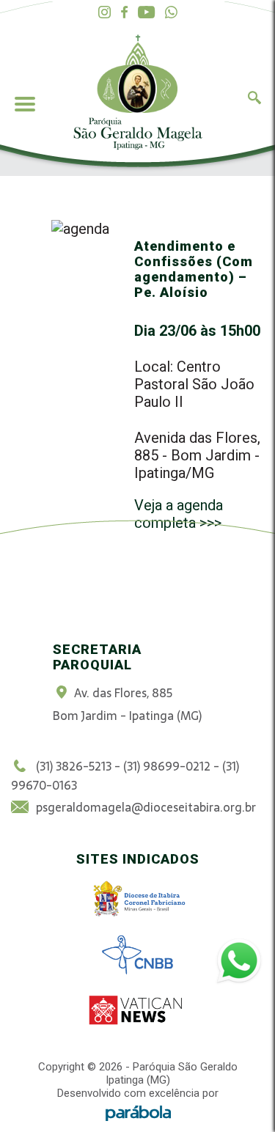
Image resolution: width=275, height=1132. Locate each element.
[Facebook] (124, 12)
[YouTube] (146, 12)
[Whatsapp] (171, 12)
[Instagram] (104, 12)
